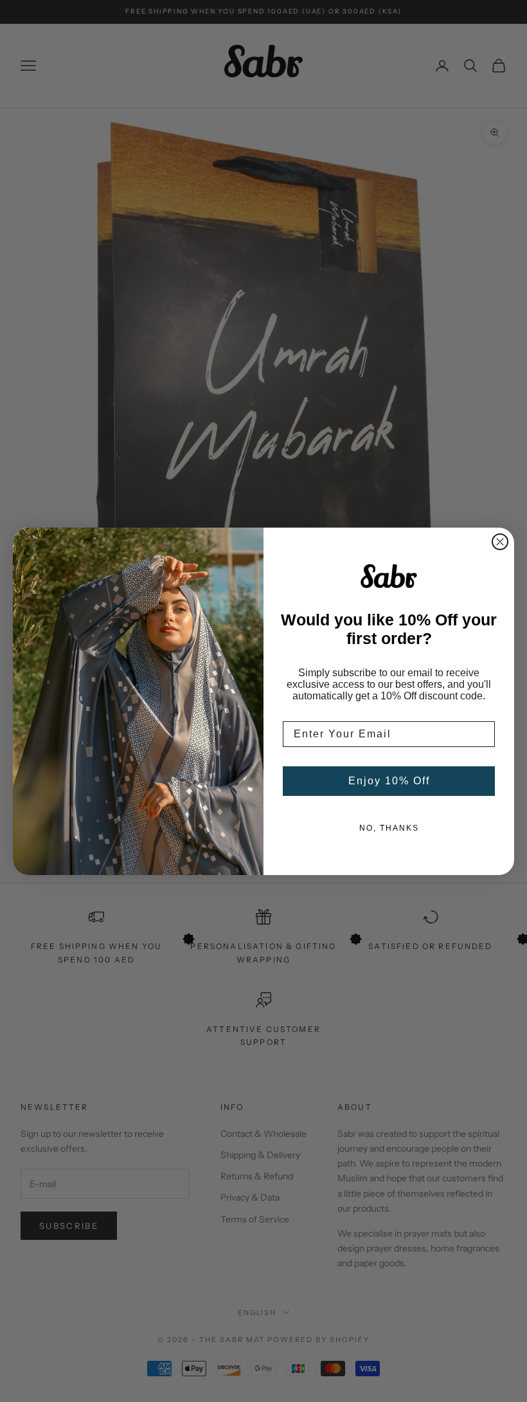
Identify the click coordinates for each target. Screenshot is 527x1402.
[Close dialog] (500, 541)
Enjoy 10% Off (389, 780)
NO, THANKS (389, 828)
